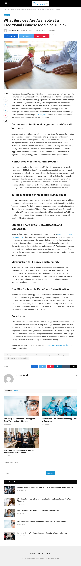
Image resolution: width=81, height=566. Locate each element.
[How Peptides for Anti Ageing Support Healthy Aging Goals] (9, 513)
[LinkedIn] (6, 110)
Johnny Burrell (14, 30)
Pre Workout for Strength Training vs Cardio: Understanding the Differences (45, 487)
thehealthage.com (53, 558)
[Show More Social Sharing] (51, 36)
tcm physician (51, 355)
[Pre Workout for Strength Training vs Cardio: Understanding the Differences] (9, 490)
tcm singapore (63, 355)
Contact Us (35, 553)
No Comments (40, 30)
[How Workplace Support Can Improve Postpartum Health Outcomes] (21, 438)
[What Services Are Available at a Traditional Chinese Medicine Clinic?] (40, 65)
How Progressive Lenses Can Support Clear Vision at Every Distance (19, 420)
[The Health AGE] (40, 3)
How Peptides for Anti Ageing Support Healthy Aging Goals (38, 510)
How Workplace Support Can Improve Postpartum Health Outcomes (19, 451)
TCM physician (41, 115)
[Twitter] (6, 105)
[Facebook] (6, 99)
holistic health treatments (35, 355)
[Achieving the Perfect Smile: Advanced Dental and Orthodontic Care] (9, 536)
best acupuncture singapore (14, 355)
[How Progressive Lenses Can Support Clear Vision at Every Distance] (21, 406)
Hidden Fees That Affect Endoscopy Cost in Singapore (59, 420)
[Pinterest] (6, 115)
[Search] (75, 3)
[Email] (6, 121)
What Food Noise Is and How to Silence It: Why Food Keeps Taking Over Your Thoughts (44, 500)
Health (6, 15)
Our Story (46, 553)
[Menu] (6, 3)
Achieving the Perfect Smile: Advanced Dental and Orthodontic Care (42, 533)
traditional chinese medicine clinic (16, 358)
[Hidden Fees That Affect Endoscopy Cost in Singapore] (59, 406)
